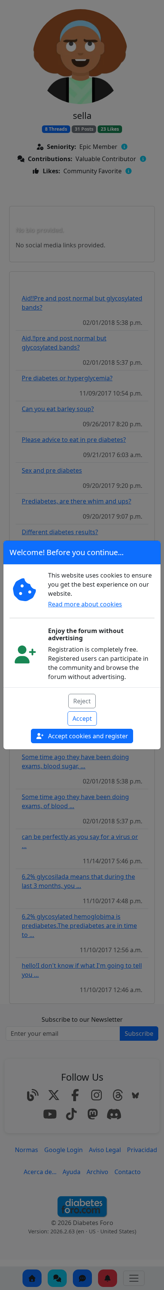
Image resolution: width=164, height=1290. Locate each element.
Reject (82, 701)
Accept (82, 718)
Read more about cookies (85, 604)
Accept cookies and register (87, 736)
